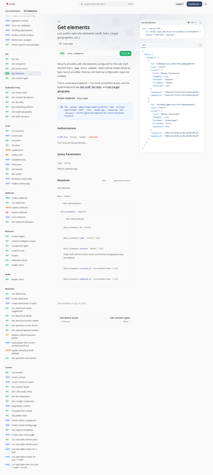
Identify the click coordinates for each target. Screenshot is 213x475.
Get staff (85, 87)
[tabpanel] (172, 100)
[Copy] (116, 53)
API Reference (30, 11)
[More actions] (77, 43)
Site (59, 21)
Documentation (12, 11)
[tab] (143, 45)
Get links (96, 87)
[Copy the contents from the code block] (200, 23)
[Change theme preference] (205, 4)
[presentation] (23, 244)
